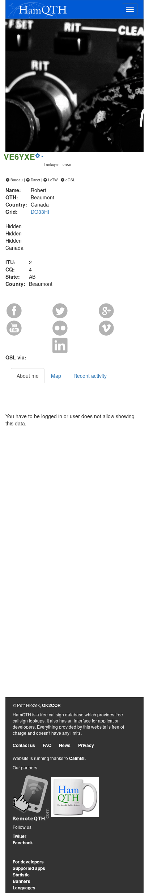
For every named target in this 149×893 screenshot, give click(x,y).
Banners (21, 881)
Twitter (19, 836)
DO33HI (40, 211)
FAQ (47, 745)
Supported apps (29, 868)
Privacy (86, 745)
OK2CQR (51, 705)
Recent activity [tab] (90, 375)
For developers (28, 861)
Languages (24, 887)
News (65, 745)
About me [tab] (28, 375)
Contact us (24, 745)
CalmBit (77, 758)
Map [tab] (56, 375)
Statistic (21, 874)
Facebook (23, 842)
